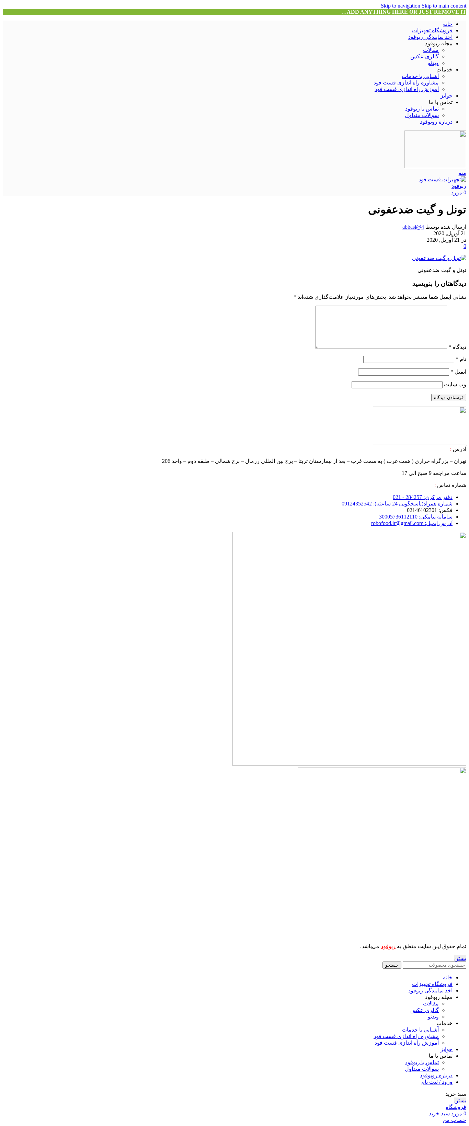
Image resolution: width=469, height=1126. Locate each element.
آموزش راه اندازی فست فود (407, 89)
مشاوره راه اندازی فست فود (406, 83)
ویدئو (433, 63)
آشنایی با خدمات (420, 76)
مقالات (431, 50)
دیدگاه (457, 347)
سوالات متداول (422, 115)
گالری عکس (424, 56)
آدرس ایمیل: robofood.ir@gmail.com (412, 523)
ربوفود (388, 946)
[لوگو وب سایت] (435, 166)
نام (461, 359)
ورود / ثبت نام (437, 1082)
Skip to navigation (401, 6)
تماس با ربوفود (422, 109)
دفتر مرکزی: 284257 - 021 (423, 497)
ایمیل (458, 372)
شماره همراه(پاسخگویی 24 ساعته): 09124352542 (397, 504)
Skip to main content (444, 6)
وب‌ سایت (455, 384)
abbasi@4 (413, 227)
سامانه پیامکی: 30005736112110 (416, 517)
